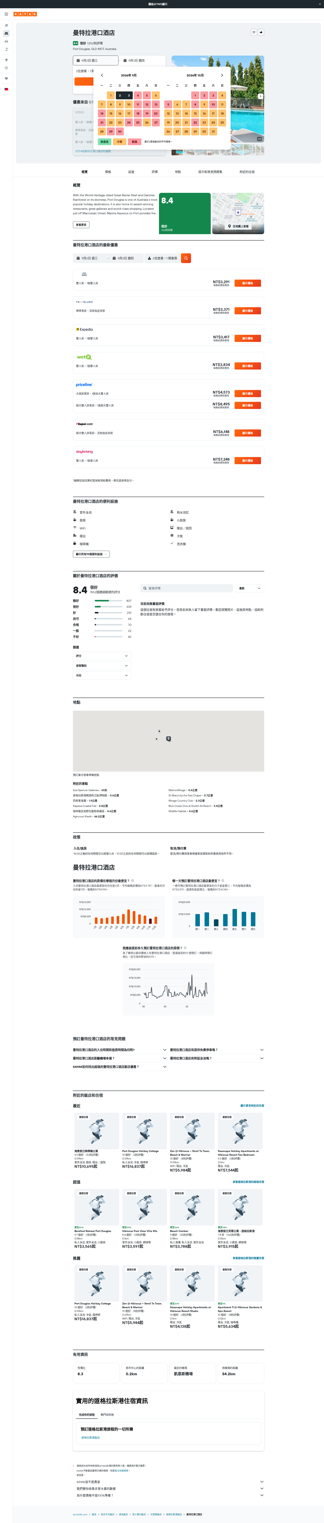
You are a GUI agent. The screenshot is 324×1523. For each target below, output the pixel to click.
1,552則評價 (95, 43)
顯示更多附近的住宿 (252, 1105)
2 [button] (120, 95)
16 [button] (119, 113)
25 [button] (138, 122)
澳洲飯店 (123, 1514)
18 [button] (137, 113)
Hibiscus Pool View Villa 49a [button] (139, 1231)
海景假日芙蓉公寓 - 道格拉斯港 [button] (236, 1231)
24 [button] (128, 122)
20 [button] (156, 113)
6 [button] (156, 95)
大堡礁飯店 (156, 1514)
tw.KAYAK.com (80, 1514)
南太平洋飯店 (107, 1514)
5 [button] (147, 95)
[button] (320, 4)
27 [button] (156, 122)
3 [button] (129, 95)
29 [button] (110, 131)
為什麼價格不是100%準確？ (95, 1495)
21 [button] (101, 122)
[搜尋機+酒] (6, 49)
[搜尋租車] (6, 41)
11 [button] (138, 104)
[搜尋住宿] (6, 33)
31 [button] (213, 131)
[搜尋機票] (6, 25)
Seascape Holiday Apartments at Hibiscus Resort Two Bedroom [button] (238, 1152)
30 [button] (120, 131)
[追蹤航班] (6, 68)
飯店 (94, 1514)
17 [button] (129, 113)
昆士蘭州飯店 (139, 1514)
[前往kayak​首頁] (25, 14)
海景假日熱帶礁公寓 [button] (86, 1151)
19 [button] (147, 113)
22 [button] (110, 122)
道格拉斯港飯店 (90, 1437)
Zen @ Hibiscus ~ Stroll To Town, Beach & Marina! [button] (190, 1152)
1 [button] (110, 95)
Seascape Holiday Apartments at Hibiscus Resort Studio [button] (190, 1309)
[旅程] (6, 78)
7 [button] (102, 104)
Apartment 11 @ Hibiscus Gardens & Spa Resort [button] (240, 1309)
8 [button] (111, 104)
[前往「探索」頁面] (6, 60)
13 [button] (155, 104)
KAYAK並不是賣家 (88, 1482)
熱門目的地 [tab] (107, 1414)
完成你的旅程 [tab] (87, 1414)
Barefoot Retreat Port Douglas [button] (92, 1231)
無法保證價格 (121, 1470)
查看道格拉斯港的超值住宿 (248, 1182)
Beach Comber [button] (179, 1231)
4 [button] (138, 95)
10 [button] (128, 104)
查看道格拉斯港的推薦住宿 (248, 1258)
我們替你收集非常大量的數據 (96, 1489)
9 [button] (120, 104)
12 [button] (147, 104)
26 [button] (146, 122)
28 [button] (102, 131)
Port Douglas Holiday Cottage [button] (140, 1151)
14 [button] (101, 113)
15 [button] (111, 113)
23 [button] (120, 122)
